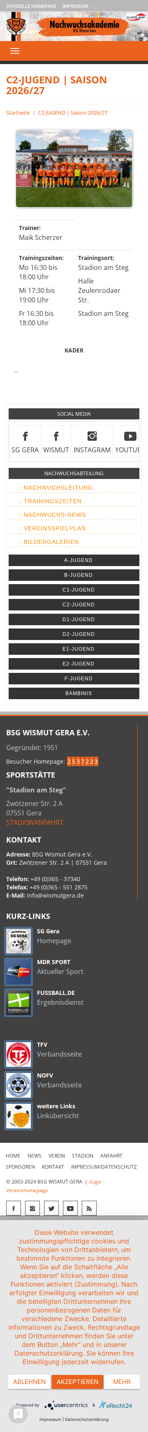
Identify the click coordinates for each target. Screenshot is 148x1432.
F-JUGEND (79, 678)
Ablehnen (29, 1382)
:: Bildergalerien (48, 542)
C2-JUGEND (78, 605)
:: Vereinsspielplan (52, 528)
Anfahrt (111, 1155)
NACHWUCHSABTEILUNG (74, 473)
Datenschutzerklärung (87, 1419)
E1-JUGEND (78, 649)
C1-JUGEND (78, 590)
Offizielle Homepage (31, 6)
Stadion (82, 1155)
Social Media (74, 413)
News (35, 1155)
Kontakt (53, 1166)
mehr (122, 1382)
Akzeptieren (77, 1382)
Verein (57, 1155)
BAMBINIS (78, 693)
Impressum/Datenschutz (104, 1166)
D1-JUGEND (78, 619)
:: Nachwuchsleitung (55, 487)
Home (13, 1155)
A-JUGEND (78, 560)
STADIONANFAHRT (34, 822)
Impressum (75, 6)
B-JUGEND (78, 575)
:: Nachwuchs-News (52, 514)
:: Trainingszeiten (50, 501)
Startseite (18, 112)
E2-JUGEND (78, 664)
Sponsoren (20, 1166)
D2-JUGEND (78, 634)
